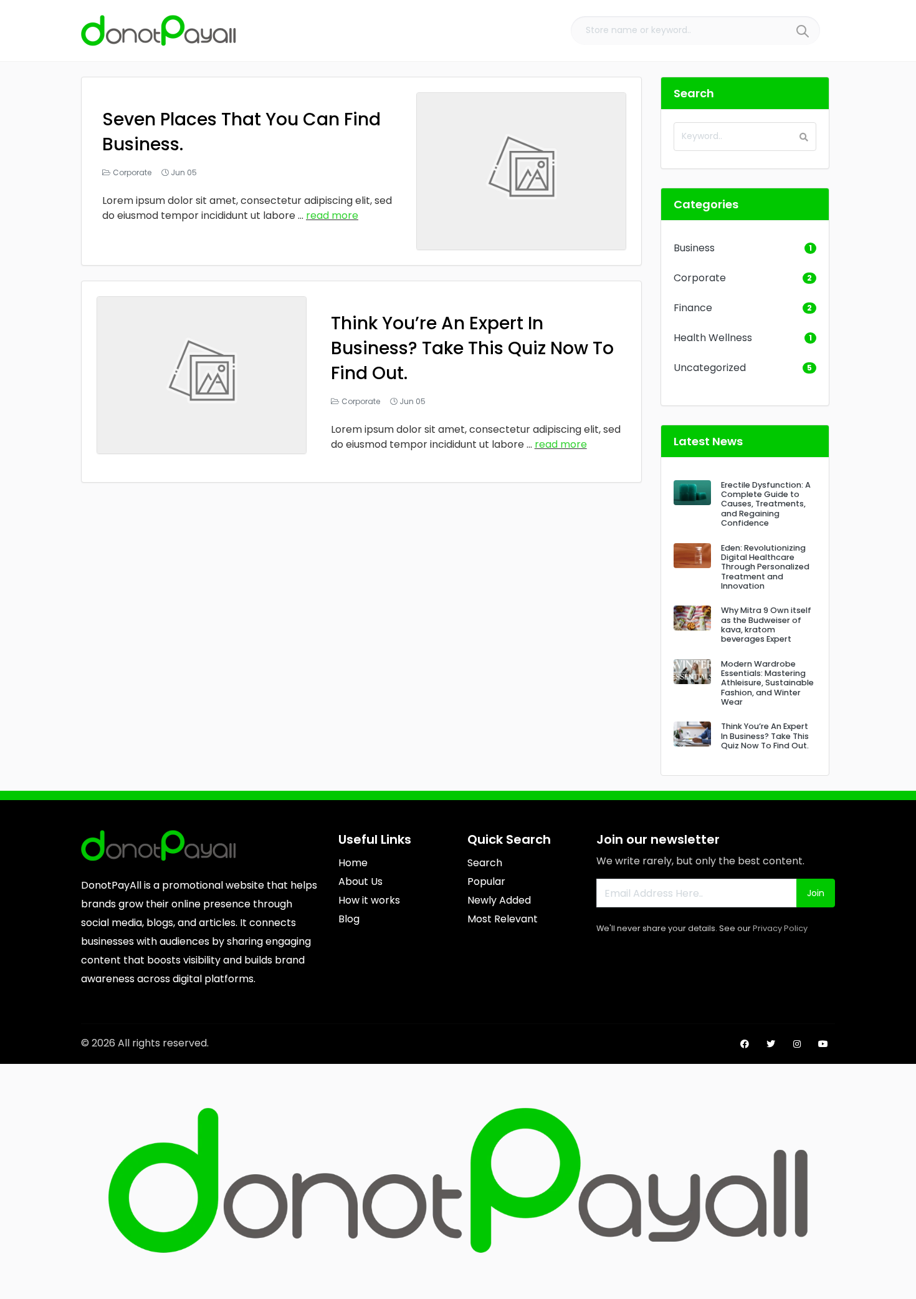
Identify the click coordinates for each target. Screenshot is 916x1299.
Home (353, 863)
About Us (360, 881)
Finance (693, 308)
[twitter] (771, 1044)
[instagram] (797, 1044)
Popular (486, 881)
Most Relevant (502, 919)
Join (815, 893)
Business (694, 248)
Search (484, 863)
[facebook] (745, 1044)
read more (332, 215)
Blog (349, 919)
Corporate (132, 172)
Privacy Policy (780, 928)
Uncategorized (710, 367)
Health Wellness (713, 338)
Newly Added (499, 900)
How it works (369, 900)
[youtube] (823, 1044)
